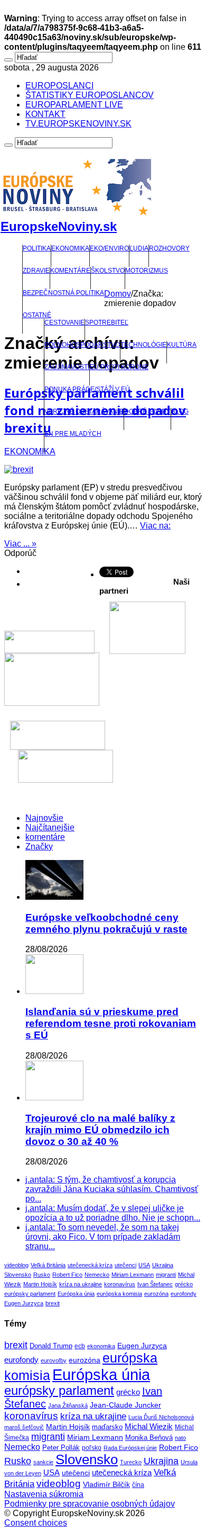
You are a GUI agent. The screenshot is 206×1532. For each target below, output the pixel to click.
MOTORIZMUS (146, 270)
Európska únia (76, 1294)
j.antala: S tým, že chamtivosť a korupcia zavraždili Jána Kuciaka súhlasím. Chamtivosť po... (111, 1189)
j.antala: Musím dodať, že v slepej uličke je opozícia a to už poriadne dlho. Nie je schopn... (112, 1213)
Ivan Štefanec (155, 1284)
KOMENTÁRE (70, 270)
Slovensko (17, 1274)
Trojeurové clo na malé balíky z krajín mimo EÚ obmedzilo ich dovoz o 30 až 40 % (100, 1130)
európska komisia (119, 1294)
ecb (79, 1346)
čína (138, 1485)
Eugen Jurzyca (23, 1303)
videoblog (16, 1265)
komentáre (45, 836)
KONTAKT (45, 114)
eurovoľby (54, 1360)
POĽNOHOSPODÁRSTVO (82, 344)
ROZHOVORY (169, 248)
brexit (52, 1303)
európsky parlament (29, 1294)
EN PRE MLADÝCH (72, 433)
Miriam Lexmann (132, 1274)
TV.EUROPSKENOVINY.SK (78, 123)
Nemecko (97, 1274)
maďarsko (107, 1427)
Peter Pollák (61, 1448)
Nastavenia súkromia (43, 1494)
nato (180, 1438)
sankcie (43, 1462)
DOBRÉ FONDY (147, 411)
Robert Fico (67, 1274)
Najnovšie (44, 817)
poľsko (91, 1448)
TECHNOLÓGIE (143, 344)
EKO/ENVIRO (109, 248)
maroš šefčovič (24, 1427)
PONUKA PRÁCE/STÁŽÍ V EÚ (87, 389)
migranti (166, 1274)
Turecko (131, 1462)
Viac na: (155, 525)
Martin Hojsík (40, 1284)
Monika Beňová (149, 1437)
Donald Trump (51, 1346)
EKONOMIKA (70, 248)
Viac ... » (20, 543)
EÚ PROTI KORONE (119, 367)
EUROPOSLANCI (59, 85)
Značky (39, 846)
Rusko (41, 1274)
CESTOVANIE (64, 322)
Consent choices (35, 1522)
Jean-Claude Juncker (125, 1405)
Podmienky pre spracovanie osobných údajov (89, 1503)
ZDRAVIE (36, 270)
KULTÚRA (181, 344)
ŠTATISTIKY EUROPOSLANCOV (89, 95)
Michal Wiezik (149, 1426)
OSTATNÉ (37, 315)
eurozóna (156, 1294)
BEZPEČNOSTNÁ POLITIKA (63, 293)
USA (144, 1265)
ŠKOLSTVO (108, 270)
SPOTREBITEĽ (106, 322)
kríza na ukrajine (80, 1284)
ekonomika (101, 1346)
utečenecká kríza (90, 1265)
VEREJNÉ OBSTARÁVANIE (84, 411)
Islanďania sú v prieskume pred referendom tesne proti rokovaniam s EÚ (110, 1023)
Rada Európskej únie (130, 1448)
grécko (184, 1284)
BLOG (180, 411)
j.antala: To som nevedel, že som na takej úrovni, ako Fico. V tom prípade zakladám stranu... (102, 1237)
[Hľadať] (8, 59)
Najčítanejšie (49, 827)
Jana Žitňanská (68, 1405)
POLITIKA (37, 248)
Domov (117, 293)
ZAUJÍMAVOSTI (66, 367)
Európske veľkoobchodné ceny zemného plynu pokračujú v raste (106, 923)
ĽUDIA (138, 248)
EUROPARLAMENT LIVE (74, 104)
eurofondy (183, 1294)
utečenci (125, 1265)
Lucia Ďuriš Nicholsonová (161, 1417)
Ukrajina (162, 1265)
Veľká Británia (48, 1265)
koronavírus (119, 1284)
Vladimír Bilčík (106, 1484)
